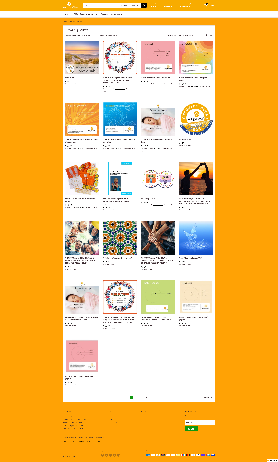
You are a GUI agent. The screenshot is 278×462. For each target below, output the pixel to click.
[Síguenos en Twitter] (106, 455)
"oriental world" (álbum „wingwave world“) (117, 258)
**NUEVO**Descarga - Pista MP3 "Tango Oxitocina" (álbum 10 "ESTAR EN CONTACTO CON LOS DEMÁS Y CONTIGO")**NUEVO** (194, 201)
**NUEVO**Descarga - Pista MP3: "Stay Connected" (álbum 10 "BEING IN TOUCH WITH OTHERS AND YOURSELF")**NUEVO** (157, 260)
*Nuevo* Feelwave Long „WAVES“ (190, 258)
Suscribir (191, 429)
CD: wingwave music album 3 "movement (155, 78)
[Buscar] (144, 5)
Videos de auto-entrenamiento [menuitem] (85, 14)
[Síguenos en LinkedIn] (118, 455)
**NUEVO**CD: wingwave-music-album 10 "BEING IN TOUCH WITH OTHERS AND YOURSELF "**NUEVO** (117, 80)
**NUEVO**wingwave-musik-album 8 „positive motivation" (119, 140)
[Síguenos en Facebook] (102, 455)
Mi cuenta (184, 6)
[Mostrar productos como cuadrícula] (207, 35)
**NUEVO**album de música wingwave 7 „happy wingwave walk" (81, 140)
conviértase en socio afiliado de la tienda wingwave (82, 441)
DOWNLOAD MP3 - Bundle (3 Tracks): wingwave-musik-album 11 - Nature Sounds (156, 318)
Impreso (111, 419)
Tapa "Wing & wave (148, 199)
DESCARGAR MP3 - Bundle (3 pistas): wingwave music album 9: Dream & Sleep (81, 318)
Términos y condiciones (116, 416)
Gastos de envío (120, 89)
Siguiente (206, 398)
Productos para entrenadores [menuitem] (111, 14)
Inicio (65, 21)
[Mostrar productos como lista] (211, 35)
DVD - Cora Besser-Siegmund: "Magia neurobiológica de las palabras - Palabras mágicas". (117, 201)
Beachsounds (69, 78)
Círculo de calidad (185, 139)
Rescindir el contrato (147, 416)
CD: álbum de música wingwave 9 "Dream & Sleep (156, 140)
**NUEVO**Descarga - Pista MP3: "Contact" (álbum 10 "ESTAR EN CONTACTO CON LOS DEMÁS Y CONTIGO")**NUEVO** (80, 260)
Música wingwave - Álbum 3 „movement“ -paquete (79, 377)
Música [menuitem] (65, 14)
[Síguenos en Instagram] (110, 455)
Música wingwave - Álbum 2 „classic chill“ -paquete (193, 318)
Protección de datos (115, 423)
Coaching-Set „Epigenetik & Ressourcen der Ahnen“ (80, 200)
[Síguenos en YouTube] (114, 455)
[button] (272, 460)
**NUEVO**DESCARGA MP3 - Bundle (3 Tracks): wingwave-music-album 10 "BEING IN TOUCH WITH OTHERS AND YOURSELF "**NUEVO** (119, 319)
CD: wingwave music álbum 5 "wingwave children (193, 79)
